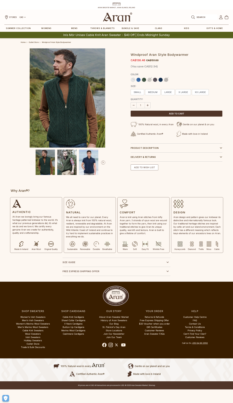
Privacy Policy (195, 330)
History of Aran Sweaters (114, 320)
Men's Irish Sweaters (33, 320)
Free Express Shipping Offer (81, 271)
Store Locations (114, 330)
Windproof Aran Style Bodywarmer (56, 42)
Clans (158, 28)
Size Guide (69, 262)
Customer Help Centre (195, 317)
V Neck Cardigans (73, 323)
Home (23, 42)
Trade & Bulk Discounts (33, 347)
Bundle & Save (130, 28)
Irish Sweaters (32, 337)
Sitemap (152, 385)
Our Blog (114, 323)
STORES (13, 17)
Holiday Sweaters (33, 340)
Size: (133, 86)
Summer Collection (18, 28)
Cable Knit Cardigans (73, 317)
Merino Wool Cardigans (73, 330)
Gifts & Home (214, 28)
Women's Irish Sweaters (32, 317)
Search (201, 17)
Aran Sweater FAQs (154, 334)
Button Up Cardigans (73, 327)
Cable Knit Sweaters (33, 330)
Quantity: (137, 99)
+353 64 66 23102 (200, 343)
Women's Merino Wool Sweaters (33, 323)
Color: (135, 74)
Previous (32, 163)
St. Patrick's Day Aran (113, 327)
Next (103, 163)
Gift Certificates (154, 327)
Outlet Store (34, 42)
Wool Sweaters (33, 334)
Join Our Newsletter (113, 334)
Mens (74, 28)
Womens (46, 28)
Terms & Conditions (195, 327)
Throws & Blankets (102, 28)
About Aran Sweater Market (114, 317)
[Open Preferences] (5, 398)
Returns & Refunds (154, 317)
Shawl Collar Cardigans (73, 320)
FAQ (195, 320)
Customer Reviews (154, 330)
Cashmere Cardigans (73, 334)
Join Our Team (114, 337)
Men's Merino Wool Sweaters (33, 327)
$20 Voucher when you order (154, 323)
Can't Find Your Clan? (195, 334)
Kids (186, 28)
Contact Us (195, 323)
